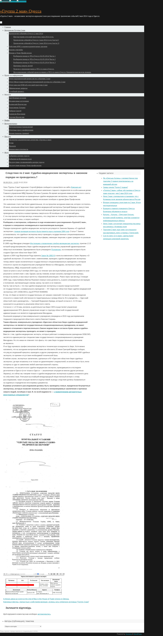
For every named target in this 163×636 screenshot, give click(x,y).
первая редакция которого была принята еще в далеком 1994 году (41, 231)
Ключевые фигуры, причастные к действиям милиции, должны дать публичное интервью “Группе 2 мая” (46, 602)
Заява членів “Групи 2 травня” (115, 187)
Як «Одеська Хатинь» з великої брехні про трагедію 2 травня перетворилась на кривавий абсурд (120, 181)
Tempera (129, 634)
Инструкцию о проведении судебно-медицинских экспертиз (54, 243)
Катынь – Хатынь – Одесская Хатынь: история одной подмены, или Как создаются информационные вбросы (121, 217)
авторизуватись (44, 614)
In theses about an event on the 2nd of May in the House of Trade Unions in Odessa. (36, 599)
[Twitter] (13, 1)
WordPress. (138, 634)
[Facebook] (21, 1)
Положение (56, 250)
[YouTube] (4, 1)
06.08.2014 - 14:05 (10, 182)
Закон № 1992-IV (48, 256)
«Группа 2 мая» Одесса (20, 11)
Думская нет (76, 187)
